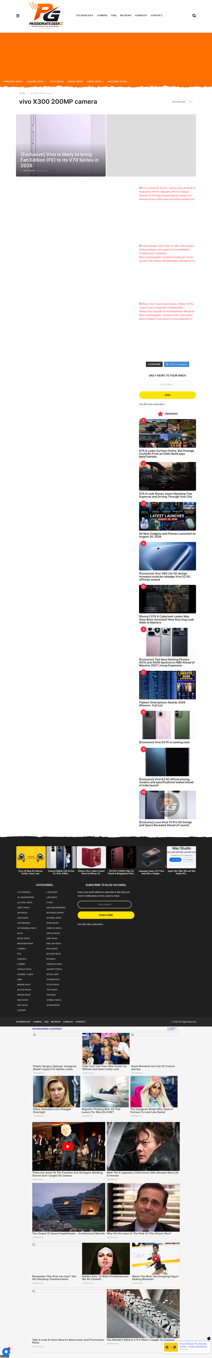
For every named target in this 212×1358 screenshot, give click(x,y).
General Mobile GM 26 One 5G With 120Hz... (61, 872)
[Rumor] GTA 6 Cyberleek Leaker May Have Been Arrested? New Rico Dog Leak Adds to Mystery (166, 619)
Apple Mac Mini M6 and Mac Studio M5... (182, 872)
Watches (51, 995)
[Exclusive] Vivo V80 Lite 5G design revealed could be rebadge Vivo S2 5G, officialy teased (165, 576)
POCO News (52, 948)
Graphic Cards (25, 974)
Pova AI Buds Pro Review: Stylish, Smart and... (31, 872)
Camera (21, 948)
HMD (19, 979)
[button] (18, 15)
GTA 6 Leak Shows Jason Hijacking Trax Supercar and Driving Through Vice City (165, 495)
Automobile (23, 923)
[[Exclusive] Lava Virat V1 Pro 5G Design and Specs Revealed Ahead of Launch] (167, 805)
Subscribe (106, 915)
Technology (84, 15)
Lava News (51, 897)
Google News (24, 969)
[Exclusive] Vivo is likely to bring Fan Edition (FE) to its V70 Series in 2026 (59, 160)
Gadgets (141, 15)
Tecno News (52, 984)
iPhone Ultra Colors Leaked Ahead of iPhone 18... (91, 872)
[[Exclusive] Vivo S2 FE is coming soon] (167, 725)
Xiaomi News (35, 81)
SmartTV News (54, 969)
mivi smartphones (56, 907)
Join (168, 395)
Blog (20, 933)
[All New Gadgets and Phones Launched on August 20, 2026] (167, 516)
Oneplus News (53, 928)
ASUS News (22, 918)
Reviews (125, 15)
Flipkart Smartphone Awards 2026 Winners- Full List (162, 704)
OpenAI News (53, 933)
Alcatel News (24, 902)
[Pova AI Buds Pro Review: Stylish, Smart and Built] (167, 214)
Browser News (25, 943)
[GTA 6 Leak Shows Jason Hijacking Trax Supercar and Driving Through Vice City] (167, 476)
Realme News (53, 954)
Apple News (75, 81)
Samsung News (13, 81)
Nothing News (117, 81)
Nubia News (52, 923)
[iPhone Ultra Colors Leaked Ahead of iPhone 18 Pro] (167, 330)
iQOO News (22, 1000)
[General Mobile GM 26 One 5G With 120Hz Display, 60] (167, 272)
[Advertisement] (106, 54)
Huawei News (24, 990)
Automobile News (26, 928)
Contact (156, 15)
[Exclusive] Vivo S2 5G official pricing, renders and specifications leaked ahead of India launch (166, 782)
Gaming (102, 15)
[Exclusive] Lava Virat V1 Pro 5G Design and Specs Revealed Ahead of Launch (165, 824)
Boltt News (23, 938)
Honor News (23, 984)
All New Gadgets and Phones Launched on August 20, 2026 (167, 535)
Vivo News (57, 81)
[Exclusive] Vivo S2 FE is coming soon (164, 742)
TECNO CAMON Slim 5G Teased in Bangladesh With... (121, 872)
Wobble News (53, 1000)
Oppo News (94, 81)
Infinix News (23, 995)
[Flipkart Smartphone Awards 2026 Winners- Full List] (167, 685)
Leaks (49, 902)
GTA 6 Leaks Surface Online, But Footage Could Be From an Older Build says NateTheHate (166, 453)
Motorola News (55, 913)
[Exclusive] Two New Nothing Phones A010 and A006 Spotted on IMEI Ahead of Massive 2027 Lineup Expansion (167, 662)
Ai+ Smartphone (25, 897)
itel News (22, 1005)
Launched (51, 892)
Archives (22, 913)
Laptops (21, 1010)
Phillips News (53, 943)
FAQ (113, 15)
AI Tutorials (24, 892)
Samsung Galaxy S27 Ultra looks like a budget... (151, 872)
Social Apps (52, 974)
